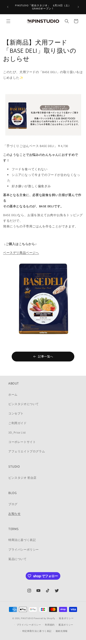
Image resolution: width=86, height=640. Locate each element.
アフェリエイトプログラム (26, 451)
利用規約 (50, 624)
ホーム (13, 394)
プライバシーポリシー (23, 549)
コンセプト (16, 413)
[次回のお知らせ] (78, 7)
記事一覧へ (45, 356)
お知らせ (14, 513)
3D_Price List (17, 432)
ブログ (13, 504)
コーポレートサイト (22, 442)
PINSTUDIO (27, 618)
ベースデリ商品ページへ (21, 253)
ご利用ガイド (17, 423)
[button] (8, 21)
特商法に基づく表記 (22, 540)
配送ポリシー (66, 624)
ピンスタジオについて (23, 404)
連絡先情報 (62, 631)
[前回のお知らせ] (7, 7)
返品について (17, 559)
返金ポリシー (66, 618)
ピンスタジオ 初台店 (22, 478)
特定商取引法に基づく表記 (37, 631)
